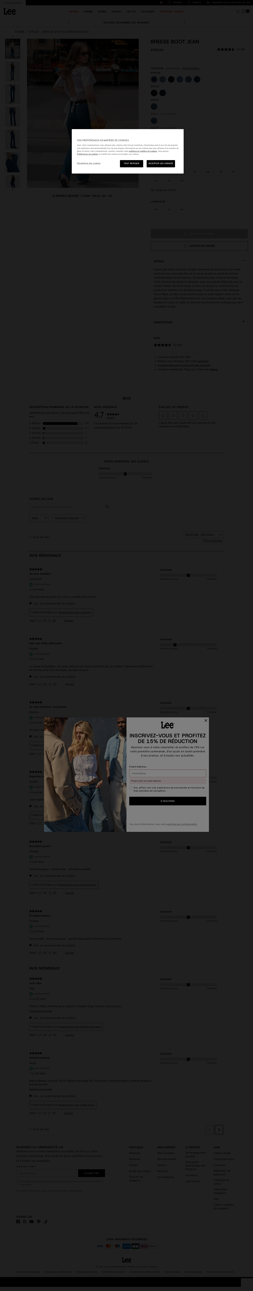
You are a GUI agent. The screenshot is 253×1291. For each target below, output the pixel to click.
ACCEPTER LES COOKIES (161, 163)
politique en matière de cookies (143, 151)
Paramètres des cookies (89, 163)
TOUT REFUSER (131, 163)
